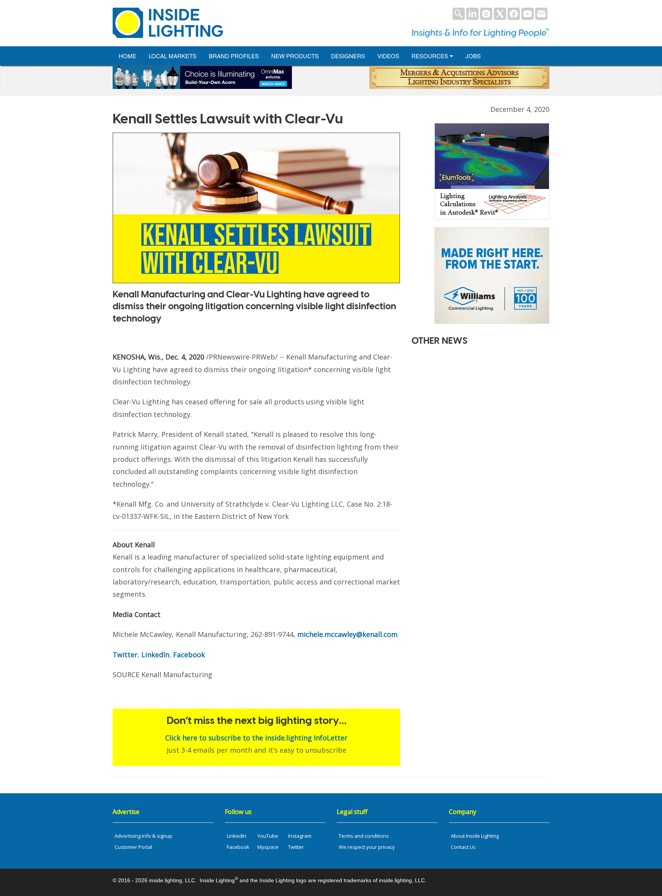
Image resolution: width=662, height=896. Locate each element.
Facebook (189, 654)
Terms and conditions (364, 835)
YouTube (267, 835)
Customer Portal (133, 846)
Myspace (268, 846)
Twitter (125, 654)
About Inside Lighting (475, 835)
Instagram (299, 835)
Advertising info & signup (143, 835)
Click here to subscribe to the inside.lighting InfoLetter (256, 737)
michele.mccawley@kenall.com (347, 634)
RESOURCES (430, 56)
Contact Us (463, 846)
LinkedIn (155, 654)
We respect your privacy (367, 846)
